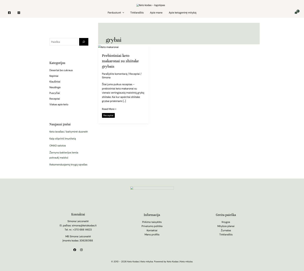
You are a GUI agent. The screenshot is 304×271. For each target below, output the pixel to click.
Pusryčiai (54, 93)
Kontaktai (152, 230)
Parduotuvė (114, 12)
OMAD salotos (57, 145)
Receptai (54, 98)
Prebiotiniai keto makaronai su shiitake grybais (120, 61)
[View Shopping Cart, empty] (295, 12)
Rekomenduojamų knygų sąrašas (68, 164)
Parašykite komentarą (114, 74)
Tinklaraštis (137, 12)
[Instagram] (19, 12)
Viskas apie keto (58, 104)
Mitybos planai (225, 226)
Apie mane (156, 12)
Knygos (226, 222)
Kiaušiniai (54, 81)
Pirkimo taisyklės (152, 222)
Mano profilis (152, 234)
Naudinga (54, 87)
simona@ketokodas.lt (84, 225)
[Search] (83, 42)
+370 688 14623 (82, 229)
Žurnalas (226, 230)
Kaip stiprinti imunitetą (62, 138)
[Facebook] (9, 12)
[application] (122, 12)
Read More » (109, 109)
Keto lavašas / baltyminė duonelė (68, 131)
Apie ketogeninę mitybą (182, 12)
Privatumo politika (152, 226)
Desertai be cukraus (61, 70)
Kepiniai (53, 76)
